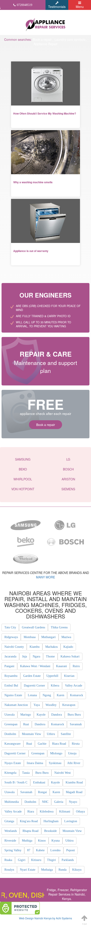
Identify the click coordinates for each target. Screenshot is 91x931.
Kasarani (61, 666)
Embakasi (39, 782)
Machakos (51, 646)
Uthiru (51, 734)
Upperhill (52, 675)
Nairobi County (14, 646)
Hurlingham (51, 821)
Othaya (80, 811)
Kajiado (68, 646)
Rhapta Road (30, 831)
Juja (24, 656)
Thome (50, 656)
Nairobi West (62, 772)
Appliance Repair (45, 44)
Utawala (9, 714)
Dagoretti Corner (34, 685)
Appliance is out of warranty (30, 251)
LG (68, 459)
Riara (30, 811)
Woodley (51, 705)
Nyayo (73, 801)
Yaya (37, 705)
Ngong (47, 695)
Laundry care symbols (70, 39)
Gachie (42, 743)
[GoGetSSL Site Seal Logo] (20, 908)
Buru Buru (74, 714)
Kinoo (42, 840)
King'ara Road (29, 821)
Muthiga (27, 840)
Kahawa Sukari (70, 656)
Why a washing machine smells (33, 182)
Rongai (42, 792)
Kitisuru (36, 860)
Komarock (76, 695)
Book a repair (42, 39)
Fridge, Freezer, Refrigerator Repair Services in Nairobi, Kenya (67, 894)
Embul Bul (11, 685)
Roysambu (10, 675)
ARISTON (68, 479)
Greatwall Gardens (33, 627)
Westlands (10, 831)
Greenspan (10, 724)
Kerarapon (68, 705)
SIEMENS (68, 489)
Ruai (26, 724)
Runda (62, 869)
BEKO (23, 469)
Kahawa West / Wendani (35, 666)
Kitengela (10, 772)
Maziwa (66, 637)
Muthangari (48, 637)
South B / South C (15, 782)
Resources (22, 122)
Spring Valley (12, 850)
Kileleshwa (46, 811)
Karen (60, 695)
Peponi (70, 850)
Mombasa (30, 637)
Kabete (40, 850)
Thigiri (51, 860)
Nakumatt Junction (16, 705)
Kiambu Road (74, 782)
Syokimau (55, 763)
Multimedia (11, 801)
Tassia (26, 772)
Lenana (32, 695)
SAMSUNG (22, 459)
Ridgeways (11, 637)
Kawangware (12, 743)
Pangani (9, 666)
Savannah (76, 724)
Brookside (50, 831)
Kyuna (55, 840)
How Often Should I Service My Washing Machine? (44, 113)
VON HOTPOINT (22, 489)
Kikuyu (77, 869)
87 (28, 850)
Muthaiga (47, 869)
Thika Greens (59, 627)
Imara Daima (35, 763)
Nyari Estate (27, 869)
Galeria (58, 801)
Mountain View (31, 734)
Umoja (72, 753)
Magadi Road (74, 792)
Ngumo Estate (13, 695)
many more (45, 577)
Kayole (41, 714)
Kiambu (35, 646)
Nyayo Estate (12, 763)
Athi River (73, 763)
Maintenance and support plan (45, 361)
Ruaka (8, 860)
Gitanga (9, 821)
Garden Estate (32, 675)
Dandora (56, 714)
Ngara (36, 656)
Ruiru (76, 666)
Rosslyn (9, 869)
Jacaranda (10, 656)
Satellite (66, 734)
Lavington (70, 821)
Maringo (25, 714)
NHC (45, 801)
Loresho (55, 850)
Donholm (10, 734)
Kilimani (64, 811)
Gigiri (21, 860)
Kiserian (69, 675)
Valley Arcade (73, 685)
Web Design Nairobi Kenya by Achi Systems (45, 918)
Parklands (68, 860)
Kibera (55, 685)
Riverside (10, 840)
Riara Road (59, 743)
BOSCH (68, 469)
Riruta (76, 743)
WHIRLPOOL (22, 479)
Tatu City (10, 627)
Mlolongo (56, 753)
